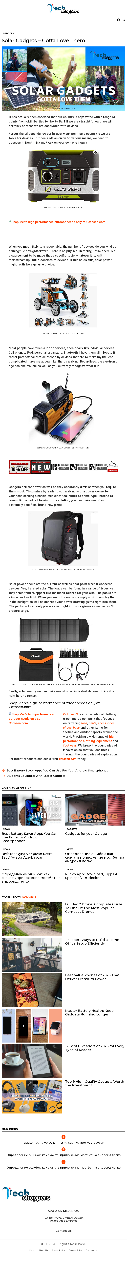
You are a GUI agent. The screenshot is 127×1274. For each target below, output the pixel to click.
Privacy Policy (58, 1250)
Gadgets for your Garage (86, 834)
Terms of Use (92, 1250)
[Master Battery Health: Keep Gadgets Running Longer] (32, 1026)
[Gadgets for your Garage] (95, 810)
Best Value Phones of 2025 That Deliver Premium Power (92, 977)
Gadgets (71, 829)
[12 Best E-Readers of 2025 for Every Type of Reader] (32, 1061)
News (6, 829)
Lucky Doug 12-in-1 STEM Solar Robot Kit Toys (63, 333)
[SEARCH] (124, 20)
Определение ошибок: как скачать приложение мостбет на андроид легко (94, 857)
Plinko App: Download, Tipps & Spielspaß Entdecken (91, 876)
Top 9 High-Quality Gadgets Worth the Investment (94, 1083)
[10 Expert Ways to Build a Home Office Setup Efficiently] (32, 955)
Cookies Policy (75, 1250)
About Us (43, 1250)
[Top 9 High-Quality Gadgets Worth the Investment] (32, 1097)
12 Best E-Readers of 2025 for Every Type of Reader (94, 1048)
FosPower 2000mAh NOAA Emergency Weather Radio (62, 447)
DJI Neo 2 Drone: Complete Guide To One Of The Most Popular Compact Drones (93, 907)
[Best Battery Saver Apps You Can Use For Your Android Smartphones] (32, 810)
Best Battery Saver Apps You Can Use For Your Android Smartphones (30, 837)
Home (32, 1250)
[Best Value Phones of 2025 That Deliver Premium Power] (32, 990)
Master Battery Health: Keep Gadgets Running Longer (89, 1012)
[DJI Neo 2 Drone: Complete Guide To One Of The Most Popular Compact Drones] (32, 919)
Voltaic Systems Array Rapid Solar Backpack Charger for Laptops (63, 569)
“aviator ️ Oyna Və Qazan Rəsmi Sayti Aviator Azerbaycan (28, 855)
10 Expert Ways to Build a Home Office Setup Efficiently (92, 941)
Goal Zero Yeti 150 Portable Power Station (63, 207)
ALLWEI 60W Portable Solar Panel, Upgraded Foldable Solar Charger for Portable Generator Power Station (63, 684)
